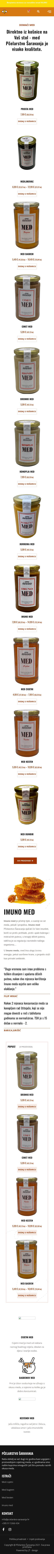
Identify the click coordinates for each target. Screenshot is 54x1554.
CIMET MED (27, 326)
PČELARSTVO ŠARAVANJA (17, 1453)
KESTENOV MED (27, 1418)
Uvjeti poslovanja (37, 1539)
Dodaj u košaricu (27, 194)
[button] (38, 11)
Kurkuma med (27, 544)
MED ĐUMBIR (27, 834)
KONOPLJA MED (27, 471)
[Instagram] (9, 1529)
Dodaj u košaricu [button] (27, 121)
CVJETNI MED (27, 1337)
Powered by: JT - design (27, 1550)
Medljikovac (27, 181)
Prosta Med (27, 109)
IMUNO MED (27, 616)
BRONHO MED (27, 399)
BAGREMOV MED (27, 1377)
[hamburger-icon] (49, 12)
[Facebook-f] (3, 1529)
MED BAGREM (27, 254)
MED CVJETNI (27, 689)
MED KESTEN (27, 761)
